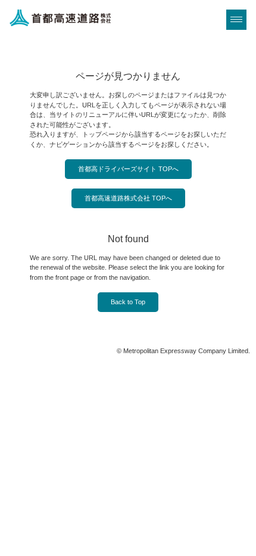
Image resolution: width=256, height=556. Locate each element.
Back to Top (128, 301)
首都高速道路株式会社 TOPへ (128, 198)
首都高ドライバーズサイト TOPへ (128, 168)
